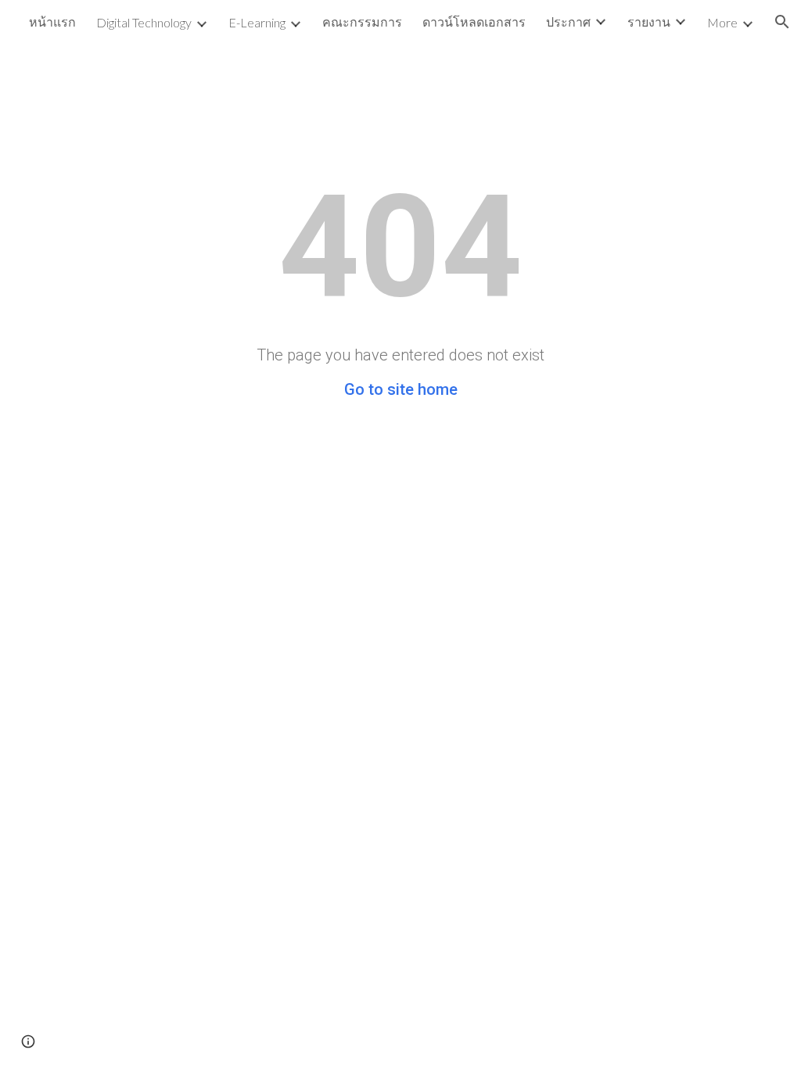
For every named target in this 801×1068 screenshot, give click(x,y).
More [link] (722, 22)
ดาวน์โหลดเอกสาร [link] (474, 21)
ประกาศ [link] (568, 21)
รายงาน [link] (648, 21)
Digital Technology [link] (144, 22)
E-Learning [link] (257, 22)
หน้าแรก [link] (52, 21)
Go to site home (401, 389)
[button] (782, 22)
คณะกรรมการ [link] (362, 21)
